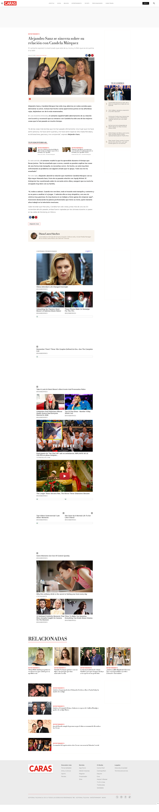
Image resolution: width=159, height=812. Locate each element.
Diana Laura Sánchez (41, 55)
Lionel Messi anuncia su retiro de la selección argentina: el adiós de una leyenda (118, 104)
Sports (87, 3)
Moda (59, 3)
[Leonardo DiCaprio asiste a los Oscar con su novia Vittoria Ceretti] (39, 744)
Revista (146, 3)
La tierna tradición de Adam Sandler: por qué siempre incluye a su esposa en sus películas (92, 671)
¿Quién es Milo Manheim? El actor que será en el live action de (118, 671)
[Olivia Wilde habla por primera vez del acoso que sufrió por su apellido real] (40, 656)
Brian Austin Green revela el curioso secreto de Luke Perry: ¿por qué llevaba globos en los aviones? (118, 142)
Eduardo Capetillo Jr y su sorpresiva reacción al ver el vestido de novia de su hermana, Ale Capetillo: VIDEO (82, 151)
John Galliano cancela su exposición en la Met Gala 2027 (118, 111)
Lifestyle (51, 3)
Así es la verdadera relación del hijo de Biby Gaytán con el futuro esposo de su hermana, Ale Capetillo (48, 151)
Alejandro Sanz (34, 224)
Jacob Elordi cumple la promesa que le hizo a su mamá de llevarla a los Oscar (76, 727)
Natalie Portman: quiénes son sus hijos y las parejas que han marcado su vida (66, 671)
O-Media (100, 765)
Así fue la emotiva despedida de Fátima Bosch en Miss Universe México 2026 (117, 127)
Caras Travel (110, 3)
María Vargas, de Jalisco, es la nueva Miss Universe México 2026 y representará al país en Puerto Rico (118, 134)
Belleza (66, 3)
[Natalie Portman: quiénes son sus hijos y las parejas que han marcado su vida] (66, 656)
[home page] (12, 3)
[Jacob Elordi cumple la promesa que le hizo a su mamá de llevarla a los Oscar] (39, 726)
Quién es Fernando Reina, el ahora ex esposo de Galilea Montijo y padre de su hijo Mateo (76, 709)
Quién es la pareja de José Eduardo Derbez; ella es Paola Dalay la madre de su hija (76, 691)
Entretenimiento (77, 3)
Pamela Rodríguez (50, 154)
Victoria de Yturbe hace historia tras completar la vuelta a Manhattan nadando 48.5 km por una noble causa (118, 118)
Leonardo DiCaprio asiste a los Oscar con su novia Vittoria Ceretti (76, 745)
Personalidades (97, 3)
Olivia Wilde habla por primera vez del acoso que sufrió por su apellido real (39, 671)
